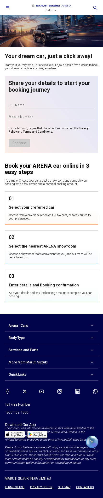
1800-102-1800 (16, 412)
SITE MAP (64, 487)
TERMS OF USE (14, 487)
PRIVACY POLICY (41, 487)
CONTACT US (85, 487)
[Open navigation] (8, 8)
